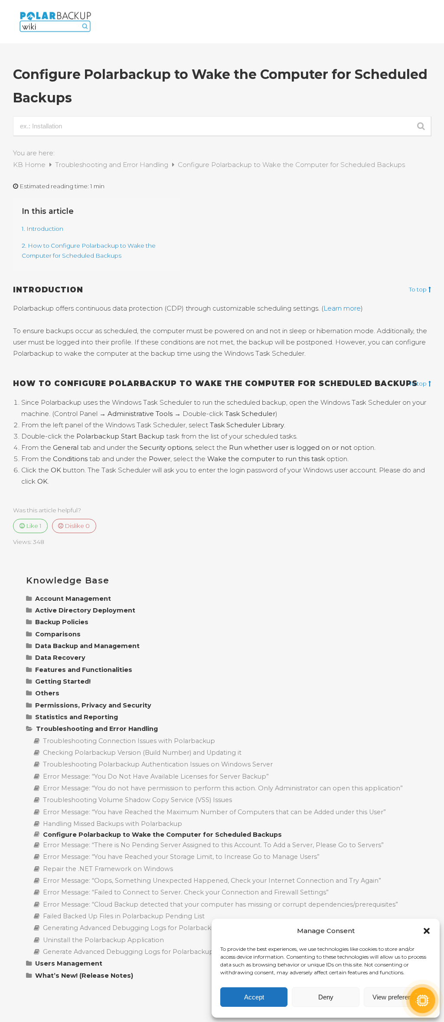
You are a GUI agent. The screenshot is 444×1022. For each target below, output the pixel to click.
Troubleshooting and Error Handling (112, 165)
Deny (325, 997)
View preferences (397, 997)
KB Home (30, 165)
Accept (254, 997)
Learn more (342, 308)
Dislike (76, 525)
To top (418, 290)
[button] (426, 931)
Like (33, 525)
